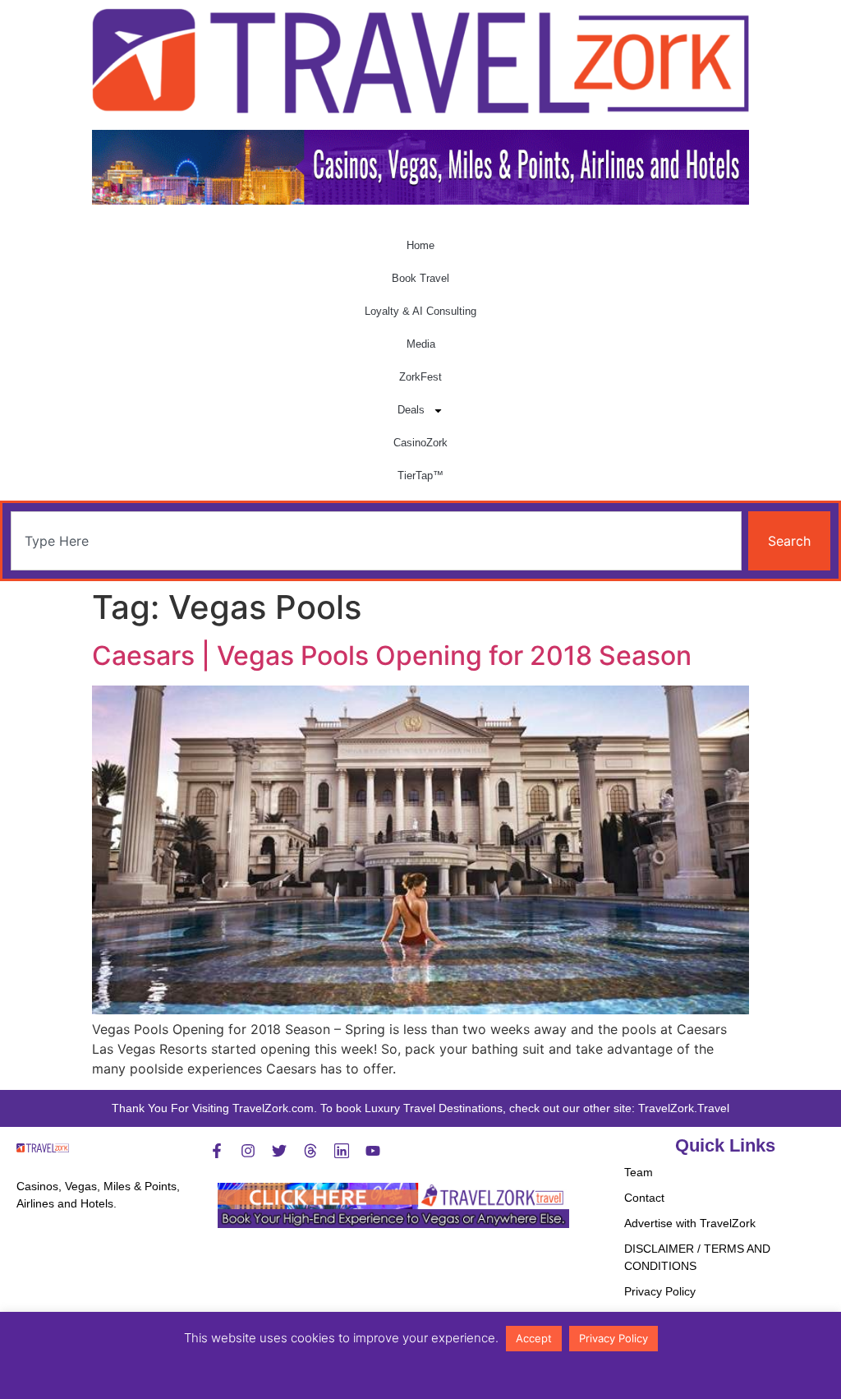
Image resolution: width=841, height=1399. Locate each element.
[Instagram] (248, 1150)
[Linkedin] (341, 1150)
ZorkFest (420, 377)
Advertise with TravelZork (690, 1223)
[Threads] (310, 1150)
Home (420, 245)
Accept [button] (534, 1338)
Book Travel (420, 278)
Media (421, 344)
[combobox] (376, 540)
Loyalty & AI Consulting (420, 311)
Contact (644, 1197)
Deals (411, 410)
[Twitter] (279, 1150)
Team (638, 1172)
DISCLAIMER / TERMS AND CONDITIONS (697, 1257)
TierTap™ (420, 475)
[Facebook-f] (216, 1150)
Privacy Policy (660, 1291)
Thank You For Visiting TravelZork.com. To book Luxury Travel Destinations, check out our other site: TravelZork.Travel (420, 1108)
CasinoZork (420, 442)
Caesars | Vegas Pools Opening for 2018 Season (392, 655)
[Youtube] (372, 1150)
